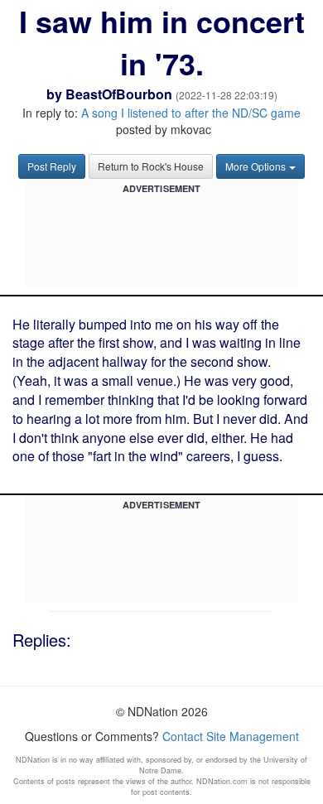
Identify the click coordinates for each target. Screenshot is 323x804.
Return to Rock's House (151, 166)
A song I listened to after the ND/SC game (191, 112)
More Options (255, 166)
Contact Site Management (230, 736)
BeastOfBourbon (118, 94)
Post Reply (51, 166)
